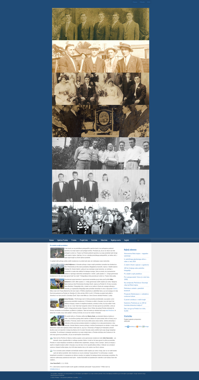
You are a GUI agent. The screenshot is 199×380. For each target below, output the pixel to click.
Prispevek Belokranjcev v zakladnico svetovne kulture (136, 295)
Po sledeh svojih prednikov (133, 274)
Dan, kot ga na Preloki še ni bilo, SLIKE (135, 310)
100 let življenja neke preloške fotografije (134, 269)
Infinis (80, 377)
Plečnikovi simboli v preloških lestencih (134, 289)
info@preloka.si (55, 369)
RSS (148, 2)
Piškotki (142, 2)
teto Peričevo (110, 310)
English (126, 240)
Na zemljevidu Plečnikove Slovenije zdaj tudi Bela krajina (136, 284)
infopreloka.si (130, 326)
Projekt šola (84, 240)
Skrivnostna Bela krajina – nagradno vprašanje (136, 255)
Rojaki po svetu (116, 240)
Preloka (73, 240)
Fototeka (94, 240)
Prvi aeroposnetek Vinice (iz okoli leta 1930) (136, 278)
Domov (51, 240)
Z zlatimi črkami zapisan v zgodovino (136, 265)
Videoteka (104, 240)
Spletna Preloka (62, 240)
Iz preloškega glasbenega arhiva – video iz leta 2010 (135, 260)
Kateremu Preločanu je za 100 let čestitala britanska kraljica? (135, 304)
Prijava (135, 2)
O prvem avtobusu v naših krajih (135, 299)
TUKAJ (115, 288)
